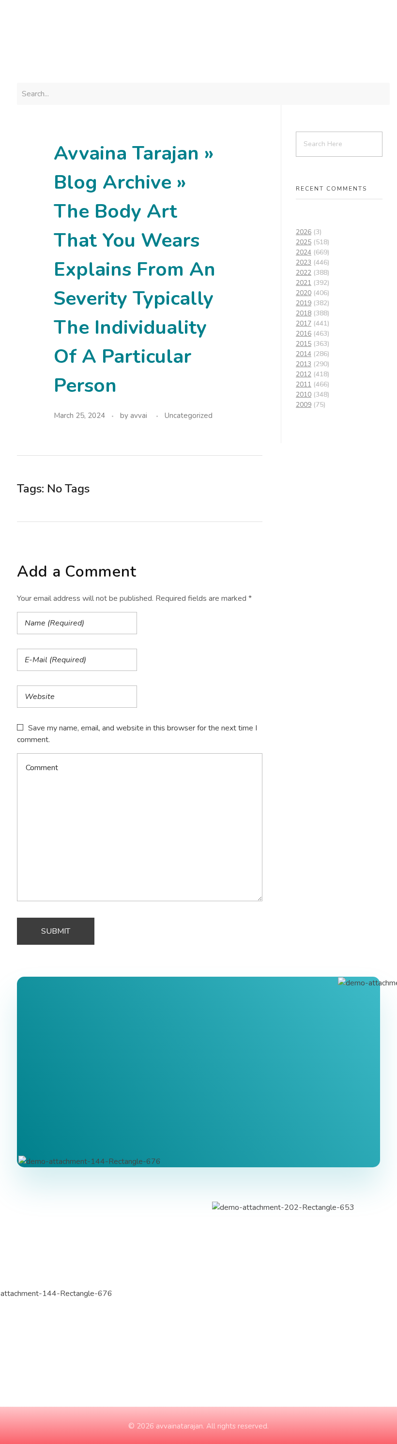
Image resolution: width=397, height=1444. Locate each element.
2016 (303, 333)
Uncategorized (189, 415)
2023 (303, 262)
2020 (303, 293)
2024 (303, 252)
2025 (303, 242)
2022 (303, 272)
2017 (303, 323)
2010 (303, 394)
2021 (303, 282)
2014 (303, 353)
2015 (303, 343)
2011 (303, 384)
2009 (303, 404)
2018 (303, 313)
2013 (303, 364)
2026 (303, 232)
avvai (138, 415)
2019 (303, 303)
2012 (303, 374)
